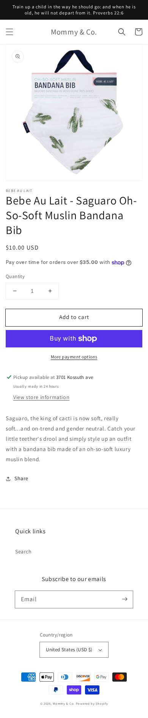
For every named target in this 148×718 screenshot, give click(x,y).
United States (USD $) (69, 649)
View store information (41, 397)
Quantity (15, 276)
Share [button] (21, 478)
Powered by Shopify (92, 703)
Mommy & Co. (64, 703)
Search (23, 551)
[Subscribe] (124, 599)
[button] (9, 32)
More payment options (74, 357)
